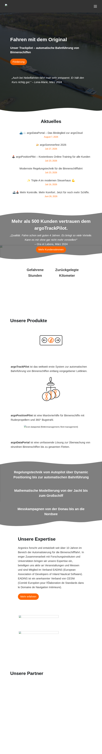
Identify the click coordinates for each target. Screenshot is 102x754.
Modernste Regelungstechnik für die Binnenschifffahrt (51, 168)
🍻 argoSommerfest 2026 (51, 144)
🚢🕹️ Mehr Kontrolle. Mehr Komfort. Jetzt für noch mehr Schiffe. (51, 192)
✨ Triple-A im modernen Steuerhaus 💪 (51, 180)
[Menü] (95, 6)
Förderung (19, 61)
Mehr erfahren (28, 596)
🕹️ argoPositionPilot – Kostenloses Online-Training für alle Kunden (51, 156)
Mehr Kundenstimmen (51, 249)
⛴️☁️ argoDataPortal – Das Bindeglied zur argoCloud (51, 132)
